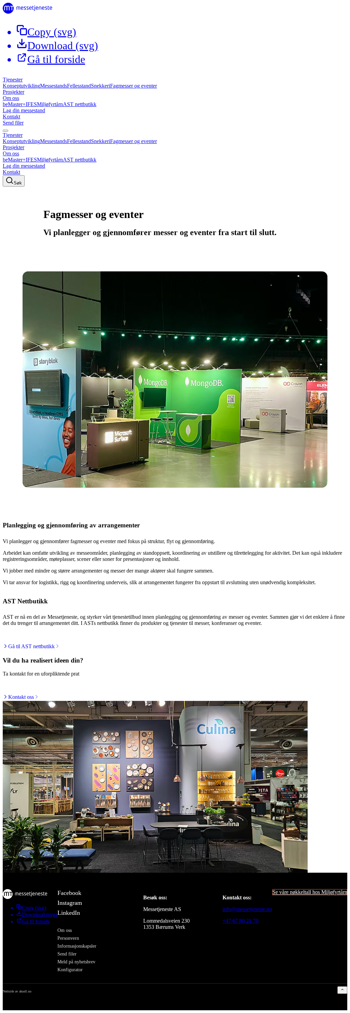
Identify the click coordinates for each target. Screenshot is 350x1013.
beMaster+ (14, 104)
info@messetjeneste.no (247, 909)
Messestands (53, 86)
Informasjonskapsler (76, 946)
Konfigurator (70, 969)
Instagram (69, 902)
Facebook (69, 892)
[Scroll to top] (342, 990)
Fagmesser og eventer (133, 86)
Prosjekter (13, 92)
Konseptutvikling (21, 86)
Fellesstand (79, 86)
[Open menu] (5, 131)
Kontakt (11, 116)
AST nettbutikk (79, 104)
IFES (31, 104)
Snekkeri (100, 86)
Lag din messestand (24, 110)
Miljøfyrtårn (50, 104)
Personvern (68, 938)
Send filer (13, 123)
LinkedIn (68, 912)
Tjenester (13, 79)
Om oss (11, 98)
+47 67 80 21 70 (240, 921)
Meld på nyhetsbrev (76, 961)
